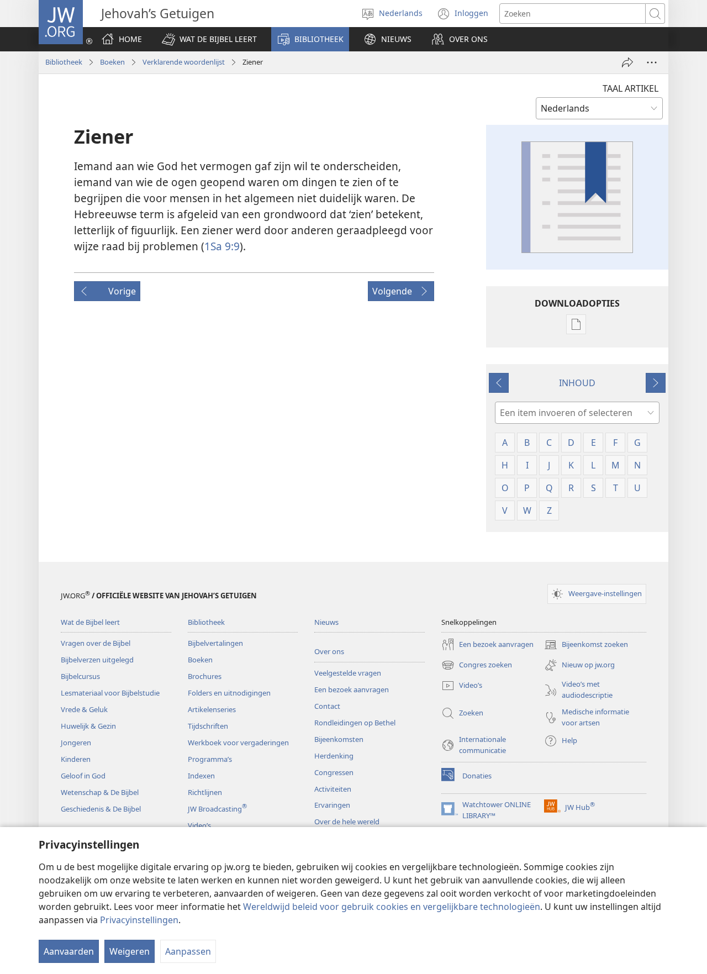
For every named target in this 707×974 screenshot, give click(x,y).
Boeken (112, 62)
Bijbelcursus (80, 676)
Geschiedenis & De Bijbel (101, 809)
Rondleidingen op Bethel (354, 723)
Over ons (329, 651)
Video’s (199, 825)
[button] (209, 39)
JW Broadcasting (217, 809)
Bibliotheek (63, 62)
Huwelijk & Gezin (88, 726)
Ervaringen (332, 805)
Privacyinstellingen (139, 920)
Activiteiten (332, 789)
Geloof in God (83, 776)
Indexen (201, 776)
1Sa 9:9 (222, 246)
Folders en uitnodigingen (229, 693)
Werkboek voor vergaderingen (238, 742)
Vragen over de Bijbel (95, 643)
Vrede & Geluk (84, 709)
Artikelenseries (212, 709)
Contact (327, 706)
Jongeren (76, 742)
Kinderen (76, 759)
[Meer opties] (652, 62)
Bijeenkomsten (338, 739)
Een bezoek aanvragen (351, 689)
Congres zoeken (476, 666)
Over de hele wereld (346, 821)
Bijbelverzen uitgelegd (97, 660)
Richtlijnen (205, 792)
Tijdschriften (208, 726)
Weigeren (129, 951)
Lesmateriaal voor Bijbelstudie (110, 693)
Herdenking (334, 756)
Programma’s (210, 759)
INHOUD (577, 383)
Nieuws (326, 622)
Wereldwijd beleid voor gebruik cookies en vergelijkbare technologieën (391, 907)
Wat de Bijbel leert (90, 622)
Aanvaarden (69, 951)
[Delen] (627, 62)
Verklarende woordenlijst (184, 62)
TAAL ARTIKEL (630, 88)
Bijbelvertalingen (215, 643)
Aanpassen (188, 951)
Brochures (204, 676)
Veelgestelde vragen (347, 673)
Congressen (334, 772)
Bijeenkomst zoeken (586, 645)
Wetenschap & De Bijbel (100, 792)
